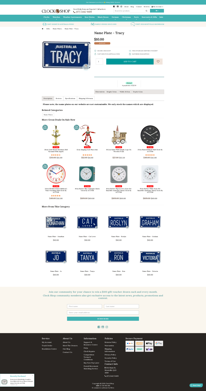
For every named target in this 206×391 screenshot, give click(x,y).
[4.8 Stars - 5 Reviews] (150, 155)
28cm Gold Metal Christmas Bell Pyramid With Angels (56, 150)
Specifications (70, 98)
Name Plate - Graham (150, 236)
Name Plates (48, 115)
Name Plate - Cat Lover (87, 236)
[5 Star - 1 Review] (87, 155)
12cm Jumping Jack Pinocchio (87, 150)
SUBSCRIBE (103, 319)
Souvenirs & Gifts (149, 17)
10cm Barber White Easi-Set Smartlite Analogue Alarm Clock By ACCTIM (150, 190)
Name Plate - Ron (118, 271)
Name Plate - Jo (56, 271)
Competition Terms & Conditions (89, 357)
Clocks (46, 17)
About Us (66, 342)
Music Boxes (103, 17)
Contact (139, 7)
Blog (132, 7)
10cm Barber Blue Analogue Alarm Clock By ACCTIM (87, 189)
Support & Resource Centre (91, 343)
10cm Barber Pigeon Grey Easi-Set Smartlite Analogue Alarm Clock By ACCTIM (118, 190)
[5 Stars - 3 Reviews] (56, 195)
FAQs (86, 348)
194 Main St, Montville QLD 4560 (110, 370)
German (115, 17)
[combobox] (131, 11)
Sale (161, 17)
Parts (136, 17)
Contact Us (67, 352)
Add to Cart (129, 61)
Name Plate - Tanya (87, 271)
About (126, 7)
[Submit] (146, 11)
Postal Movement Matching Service (91, 367)
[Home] (42, 29)
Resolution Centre (49, 349)
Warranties (109, 345)
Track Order (47, 345)
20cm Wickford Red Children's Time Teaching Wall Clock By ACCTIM (56, 190)
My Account (47, 342)
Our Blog (66, 349)
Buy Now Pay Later (91, 363)
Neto (112, 388)
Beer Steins (90, 17)
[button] (51, 338)
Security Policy (111, 358)
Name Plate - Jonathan (56, 236)
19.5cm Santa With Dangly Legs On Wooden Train (118, 150)
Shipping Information (110, 350)
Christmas (126, 17)
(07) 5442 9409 (112, 376)
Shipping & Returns (86, 98)
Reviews (147, 7)
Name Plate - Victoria (150, 271)
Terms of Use (110, 361)
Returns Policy (110, 342)
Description (48, 98)
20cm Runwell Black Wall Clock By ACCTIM (150, 150)
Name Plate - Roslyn (118, 236)
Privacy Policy (110, 355)
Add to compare (57, 144)
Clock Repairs (89, 351)
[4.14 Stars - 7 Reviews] (56, 155)
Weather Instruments (72, 17)
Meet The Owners (70, 345)
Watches (56, 17)
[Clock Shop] (56, 10)
